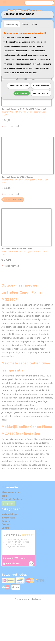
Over (34, 24)
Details (25, 24)
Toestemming (11, 24)
